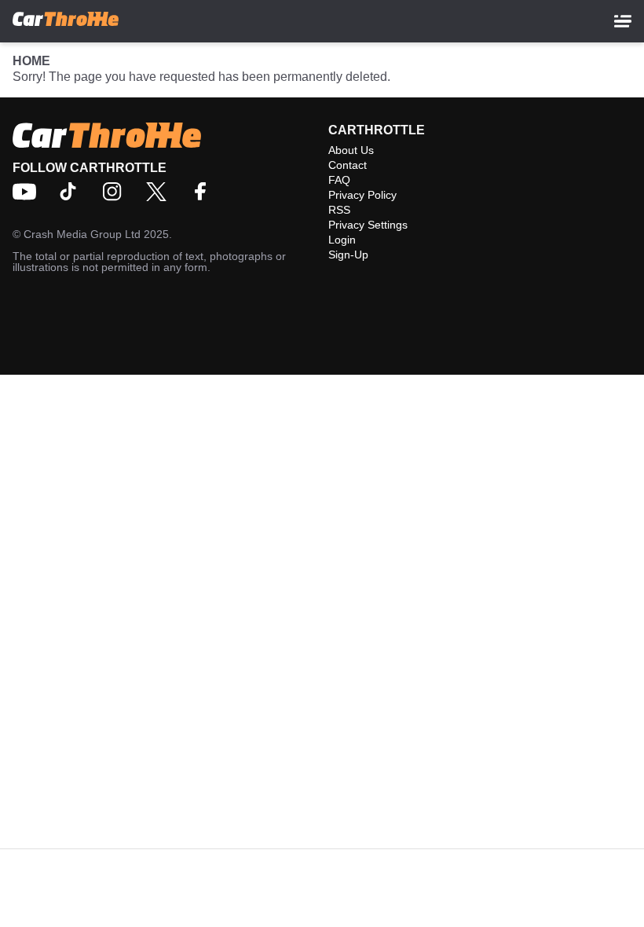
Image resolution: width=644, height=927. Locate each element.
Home (31, 61)
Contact (347, 164)
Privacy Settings (368, 224)
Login (342, 239)
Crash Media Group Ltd (82, 234)
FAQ (339, 179)
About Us (351, 150)
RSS (339, 209)
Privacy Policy (362, 194)
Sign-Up (348, 254)
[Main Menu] (622, 21)
